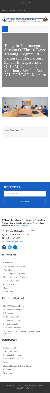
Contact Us (8, 288)
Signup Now (25, 201)
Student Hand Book (11, 320)
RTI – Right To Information (15, 273)
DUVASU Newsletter (12, 309)
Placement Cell (9, 348)
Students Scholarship (12, 355)
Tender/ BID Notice (11, 281)
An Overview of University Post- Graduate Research (21, 332)
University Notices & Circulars (16, 277)
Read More (25, 226)
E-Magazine (8, 313)
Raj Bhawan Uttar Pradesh (14, 266)
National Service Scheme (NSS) (17, 366)
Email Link (8, 292)
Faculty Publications (12, 328)
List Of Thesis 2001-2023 (14, 359)
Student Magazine (11, 324)
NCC (5, 362)
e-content (7, 369)
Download (7, 373)
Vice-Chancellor (10, 270)
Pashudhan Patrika (11, 317)
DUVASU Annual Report (14, 306)
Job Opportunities (11, 351)
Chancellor (8, 263)
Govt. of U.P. (9, 284)
